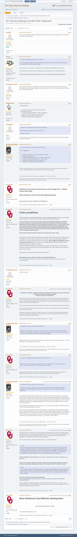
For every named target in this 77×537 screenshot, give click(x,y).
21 (25, 28)
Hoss (8, 57)
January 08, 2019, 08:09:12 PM (25, 495)
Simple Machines (14, 535)
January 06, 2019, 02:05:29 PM (25, 354)
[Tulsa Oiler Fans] (6, 76)
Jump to (52, 527)
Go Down (7, 28)
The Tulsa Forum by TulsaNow (17, 6)
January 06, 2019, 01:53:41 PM (25, 323)
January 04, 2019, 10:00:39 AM (25, 124)
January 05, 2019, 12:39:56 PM (25, 209)
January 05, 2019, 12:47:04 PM (25, 269)
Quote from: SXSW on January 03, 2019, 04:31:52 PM (32, 59)
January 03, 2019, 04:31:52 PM (25, 32)
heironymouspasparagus (12, 145)
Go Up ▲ (71, 535)
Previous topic (61, 24)
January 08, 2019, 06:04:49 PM (25, 430)
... (16, 28)
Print (70, 28)
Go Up (6, 518)
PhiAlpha (10, 124)
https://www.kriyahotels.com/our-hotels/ (44, 506)
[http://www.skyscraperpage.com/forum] (6, 48)
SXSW (9, 32)
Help (60, 535)
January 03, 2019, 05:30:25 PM (25, 56)
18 (19, 28)
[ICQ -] (6, 47)
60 (27, 28)
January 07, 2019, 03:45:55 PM (25, 381)
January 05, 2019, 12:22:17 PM (25, 184)
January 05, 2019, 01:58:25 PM (25, 288)
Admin (48, 15)
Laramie (9, 184)
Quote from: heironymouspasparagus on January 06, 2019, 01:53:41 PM (36, 357)
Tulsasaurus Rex (12, 84)
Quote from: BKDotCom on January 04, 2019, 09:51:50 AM (33, 147)
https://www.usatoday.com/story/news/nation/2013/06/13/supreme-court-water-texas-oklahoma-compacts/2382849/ (42, 479)
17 (18, 28)
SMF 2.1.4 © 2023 (7, 535)
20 (23, 28)
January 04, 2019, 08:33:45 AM (25, 84)
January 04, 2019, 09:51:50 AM (25, 103)
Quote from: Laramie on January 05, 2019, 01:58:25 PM (32, 326)
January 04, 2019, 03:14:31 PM (25, 144)
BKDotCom (10, 103)
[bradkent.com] (6, 116)
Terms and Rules (65, 535)
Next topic (68, 24)
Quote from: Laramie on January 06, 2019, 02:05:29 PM (32, 384)
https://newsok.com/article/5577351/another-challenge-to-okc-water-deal (43, 457)
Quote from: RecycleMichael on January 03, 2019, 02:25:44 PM (34, 127)
